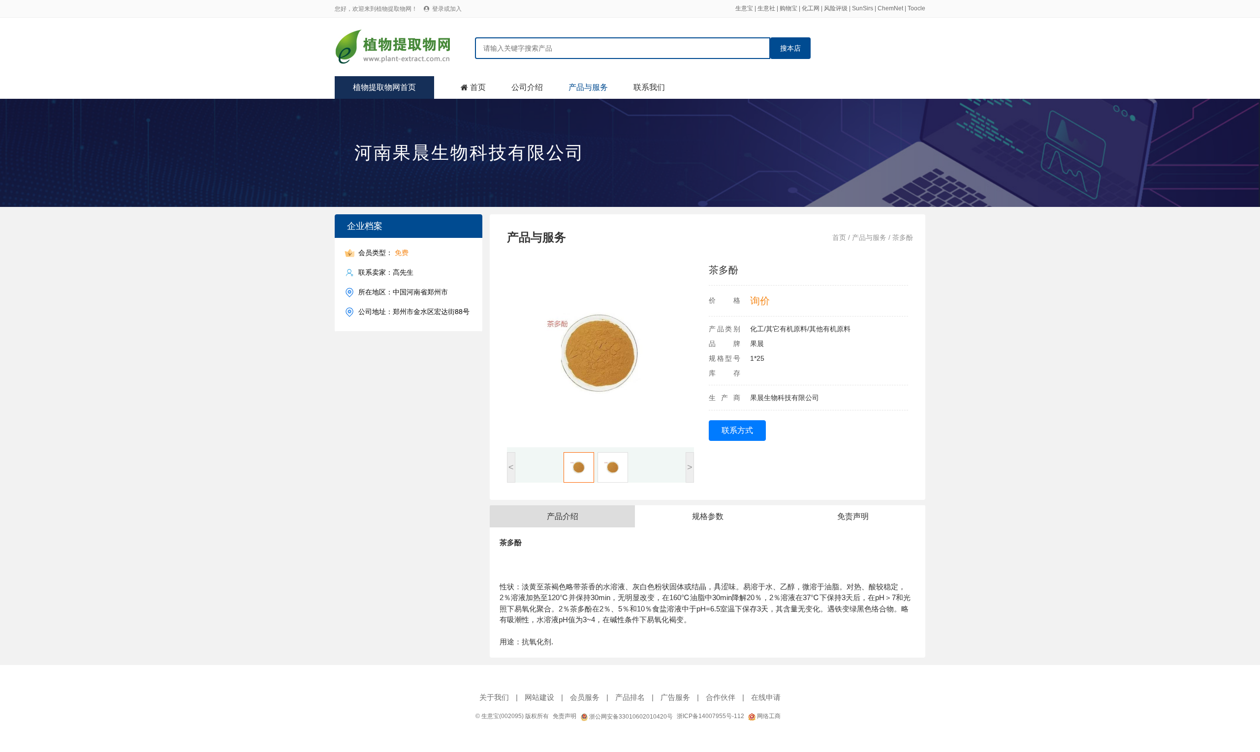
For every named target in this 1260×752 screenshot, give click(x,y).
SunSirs (862, 8)
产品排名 (630, 697)
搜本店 (790, 48)
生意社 (766, 8)
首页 (478, 87)
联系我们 (649, 87)
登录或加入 (447, 8)
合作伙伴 (720, 697)
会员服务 (584, 697)
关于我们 (494, 697)
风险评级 (836, 8)
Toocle (916, 8)
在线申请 (766, 697)
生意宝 (744, 8)
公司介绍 (527, 87)
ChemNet (890, 8)
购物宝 (788, 8)
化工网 (810, 8)
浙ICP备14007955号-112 (710, 716)
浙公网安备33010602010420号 (630, 716)
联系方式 (737, 430)
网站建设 (539, 697)
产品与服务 (588, 87)
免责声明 (564, 716)
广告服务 (675, 697)
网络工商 (768, 716)
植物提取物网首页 (384, 87)
